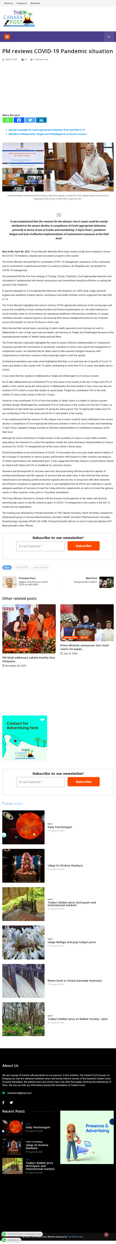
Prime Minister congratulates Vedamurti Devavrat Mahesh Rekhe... (87, 662)
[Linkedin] (41, 120)
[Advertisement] (58, 91)
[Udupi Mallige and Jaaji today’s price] (23, 942)
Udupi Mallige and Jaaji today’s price (72, 942)
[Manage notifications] (106, 1234)
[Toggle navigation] (7, 36)
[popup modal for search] (109, 36)
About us (8, 3)
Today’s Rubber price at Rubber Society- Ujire (78, 1019)
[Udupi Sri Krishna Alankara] (23, 866)
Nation (26, 638)
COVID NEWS (22, 567)
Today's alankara (56, 862)
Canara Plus (12, 638)
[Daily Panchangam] (23, 827)
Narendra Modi (41, 567)
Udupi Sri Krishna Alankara (65, 865)
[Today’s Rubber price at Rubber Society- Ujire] (23, 1019)
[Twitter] (30, 120)
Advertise (35, 3)
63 (26, 59)
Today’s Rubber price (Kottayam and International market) (72, 904)
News (50, 824)
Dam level (52, 978)
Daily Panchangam (60, 827)
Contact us (22, 3)
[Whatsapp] (8, 120)
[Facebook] (19, 120)
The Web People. (76, 1237)
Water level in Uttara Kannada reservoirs (75, 980)
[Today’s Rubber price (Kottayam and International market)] (23, 904)
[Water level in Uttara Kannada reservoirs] (23, 981)
